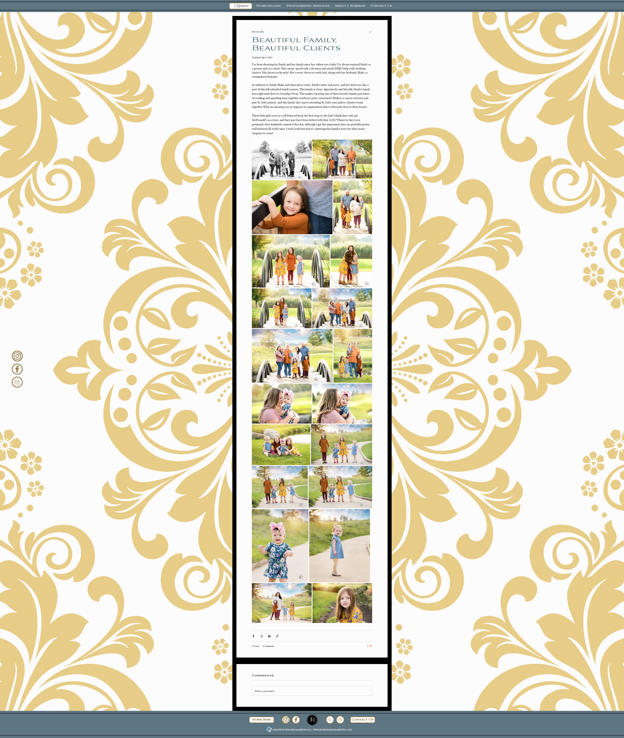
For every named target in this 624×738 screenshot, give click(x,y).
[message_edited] (17, 382)
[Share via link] (277, 636)
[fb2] (312, 720)
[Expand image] (282, 159)
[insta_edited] (17, 356)
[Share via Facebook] (253, 636)
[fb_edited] (17, 369)
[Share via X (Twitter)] (261, 636)
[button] (261, 720)
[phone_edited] (330, 720)
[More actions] (370, 32)
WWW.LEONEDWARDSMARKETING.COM (332, 729)
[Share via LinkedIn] (269, 636)
